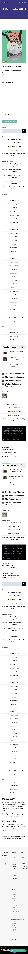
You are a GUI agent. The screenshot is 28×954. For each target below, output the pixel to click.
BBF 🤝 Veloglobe (14, 150)
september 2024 (14, 215)
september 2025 (14, 200)
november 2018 (14, 258)
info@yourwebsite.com (12, 457)
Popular (6, 347)
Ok (14, 952)
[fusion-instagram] (7, 861)
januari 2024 (14, 226)
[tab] (14, 374)
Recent (14, 347)
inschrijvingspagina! (20, 74)
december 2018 (14, 255)
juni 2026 (14, 197)
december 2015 (14, 298)
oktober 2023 (14, 233)
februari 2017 (14, 266)
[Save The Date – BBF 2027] (5, 358)
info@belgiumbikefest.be (17, 919)
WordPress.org (14, 340)
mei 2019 (14, 240)
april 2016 (14, 284)
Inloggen (14, 329)
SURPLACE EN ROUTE (16, 351)
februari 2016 (14, 291)
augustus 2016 (14, 273)
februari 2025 (14, 211)
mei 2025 (14, 204)
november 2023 (14, 229)
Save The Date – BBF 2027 (14, 139)
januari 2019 (14, 251)
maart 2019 (14, 244)
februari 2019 (14, 247)
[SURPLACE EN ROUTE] (5, 351)
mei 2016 (14, 280)
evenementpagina (20, 70)
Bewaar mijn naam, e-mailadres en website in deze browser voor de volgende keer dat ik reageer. (13, 115)
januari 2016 (14, 295)
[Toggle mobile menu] (25, 3)
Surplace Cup (14, 364)
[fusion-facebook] (4, 861)
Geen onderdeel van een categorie (14, 317)
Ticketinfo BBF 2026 (14, 142)
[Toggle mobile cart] (19, 3)
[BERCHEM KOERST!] (4, 395)
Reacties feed (14, 336)
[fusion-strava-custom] (6, 864)
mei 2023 (14, 237)
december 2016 (14, 269)
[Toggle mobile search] (22, 3)
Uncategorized (14, 321)
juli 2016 (14, 276)
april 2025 (14, 208)
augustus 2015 (14, 302)
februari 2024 (14, 222)
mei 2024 (14, 218)
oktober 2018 (14, 262)
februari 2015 (14, 309)
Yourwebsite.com (10, 459)
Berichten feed (14, 332)
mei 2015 (14, 305)
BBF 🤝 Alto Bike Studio (14, 146)
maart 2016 (14, 287)
